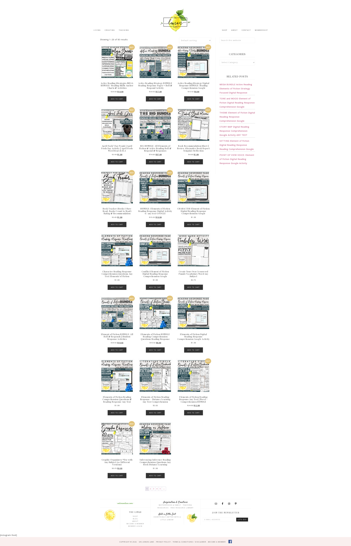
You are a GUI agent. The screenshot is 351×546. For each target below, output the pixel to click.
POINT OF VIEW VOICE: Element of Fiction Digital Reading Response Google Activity (237, 159)
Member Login (135, 526)
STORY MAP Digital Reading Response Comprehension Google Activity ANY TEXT (234, 130)
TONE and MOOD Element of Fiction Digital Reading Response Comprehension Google (237, 102)
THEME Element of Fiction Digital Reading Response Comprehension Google (237, 116)
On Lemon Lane (175, 20)
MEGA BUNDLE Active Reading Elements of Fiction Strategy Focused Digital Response (236, 88)
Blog (135, 519)
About (135, 521)
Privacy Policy (163, 542)
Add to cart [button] (117, 99)
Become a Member (135, 524)
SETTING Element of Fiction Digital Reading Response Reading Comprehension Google (237, 144)
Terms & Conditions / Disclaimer (189, 542)
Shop (135, 516)
